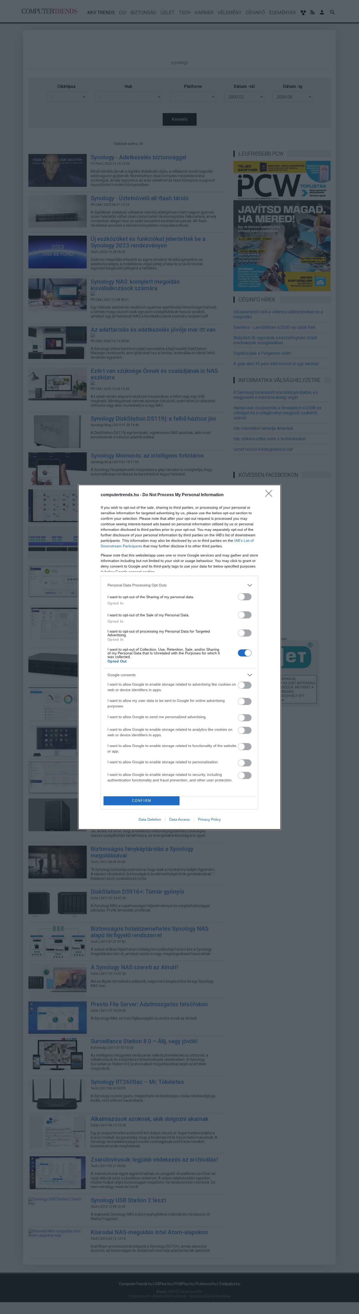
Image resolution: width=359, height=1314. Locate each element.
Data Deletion (150, 819)
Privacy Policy (209, 819)
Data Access (179, 819)
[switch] (245, 596)
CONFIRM (141, 801)
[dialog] (179, 657)
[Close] (270, 495)
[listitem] (179, 585)
